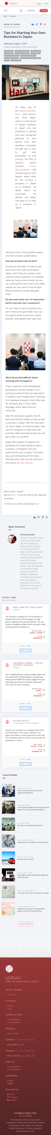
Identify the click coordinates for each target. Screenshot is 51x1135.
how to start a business (28, 55)
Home (5, 16)
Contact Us (12, 995)
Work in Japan (12, 25)
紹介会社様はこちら (15, 1044)
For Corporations (14, 1022)
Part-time (25, 704)
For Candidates (13, 1020)
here (12, 495)
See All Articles (25, 924)
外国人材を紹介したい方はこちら (21, 1056)
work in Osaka (16, 60)
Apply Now (25, 650)
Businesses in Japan (11, 58)
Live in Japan (35, 53)
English (39, 3)
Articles (13, 16)
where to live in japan (22, 53)
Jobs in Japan (36, 51)
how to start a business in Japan (30, 58)
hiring (7, 60)
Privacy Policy (13, 1033)
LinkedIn (12, 1100)
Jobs (9, 1008)
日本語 (46, 3)
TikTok (12, 1094)
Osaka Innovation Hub (11, 55)
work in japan (9, 53)
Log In (43, 10)
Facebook (13, 1097)
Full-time (25, 646)
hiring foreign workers (22, 51)
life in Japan (8, 51)
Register (31, 10)
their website (26, 463)
